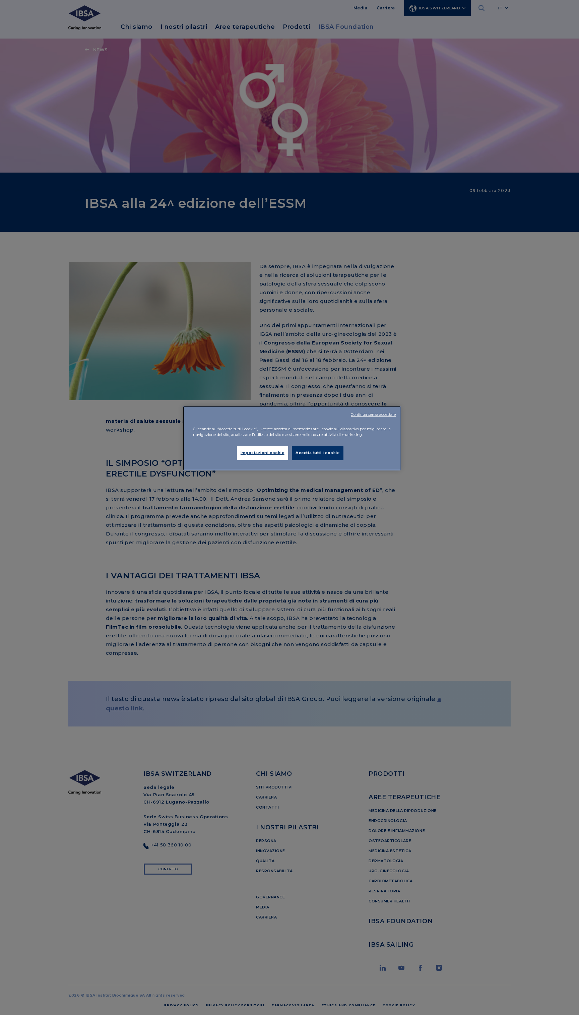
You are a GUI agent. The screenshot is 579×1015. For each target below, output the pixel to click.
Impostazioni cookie (262, 452)
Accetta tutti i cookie (318, 452)
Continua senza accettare (373, 415)
